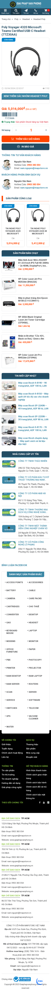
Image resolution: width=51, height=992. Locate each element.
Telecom (33, 708)
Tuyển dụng (7, 748)
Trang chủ (6, 19)
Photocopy (35, 660)
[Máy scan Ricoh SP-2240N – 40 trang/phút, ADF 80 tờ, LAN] (9, 408)
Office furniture (12, 650)
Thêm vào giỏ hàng (28, 139)
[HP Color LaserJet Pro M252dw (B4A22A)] (9, 285)
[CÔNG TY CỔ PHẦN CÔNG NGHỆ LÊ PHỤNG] (9, 545)
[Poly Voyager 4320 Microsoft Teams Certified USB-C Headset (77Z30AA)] (25, 61)
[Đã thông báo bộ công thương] (22, 979)
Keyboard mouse (11, 631)
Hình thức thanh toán (36, 770)
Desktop (33, 614)
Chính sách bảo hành (36, 782)
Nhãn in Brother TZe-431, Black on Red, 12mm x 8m (31, 337)
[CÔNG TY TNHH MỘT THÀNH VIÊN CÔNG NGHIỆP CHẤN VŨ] (9, 529)
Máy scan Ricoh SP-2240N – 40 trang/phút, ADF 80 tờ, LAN (33, 407)
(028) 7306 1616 (31, 951)
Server (33, 692)
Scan (9, 692)
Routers (33, 684)
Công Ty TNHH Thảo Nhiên (32, 461)
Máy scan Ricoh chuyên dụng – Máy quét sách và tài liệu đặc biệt (33, 441)
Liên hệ (5, 757)
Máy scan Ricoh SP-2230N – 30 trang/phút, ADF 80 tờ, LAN (33, 418)
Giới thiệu (6, 744)
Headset (26, 19)
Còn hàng (8, 40)
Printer (10, 668)
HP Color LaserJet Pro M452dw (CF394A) (30, 356)
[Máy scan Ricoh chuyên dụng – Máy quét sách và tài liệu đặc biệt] (9, 441)
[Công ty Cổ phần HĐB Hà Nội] (9, 496)
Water (10, 727)
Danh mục (5, 13)
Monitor (33, 641)
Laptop (33, 630)
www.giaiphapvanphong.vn (21, 840)
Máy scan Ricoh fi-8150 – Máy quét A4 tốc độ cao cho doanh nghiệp (33, 396)
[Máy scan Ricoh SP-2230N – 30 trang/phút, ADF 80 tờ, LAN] (9, 419)
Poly (16, 19)
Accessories (36, 582)
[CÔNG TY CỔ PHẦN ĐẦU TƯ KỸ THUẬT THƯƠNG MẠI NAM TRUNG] (9, 480)
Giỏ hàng (45, 11)
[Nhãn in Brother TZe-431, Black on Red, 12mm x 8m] (9, 342)
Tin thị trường (8, 774)
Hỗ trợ (35, 13)
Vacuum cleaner (33, 717)
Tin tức (26, 13)
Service (10, 700)
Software (34, 700)
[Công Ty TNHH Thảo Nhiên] (9, 464)
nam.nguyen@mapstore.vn (34, 168)
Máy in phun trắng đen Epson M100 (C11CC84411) (33, 299)
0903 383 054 (33, 955)
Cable (32, 590)
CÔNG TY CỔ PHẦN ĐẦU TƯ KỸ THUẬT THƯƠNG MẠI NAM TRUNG (33, 480)
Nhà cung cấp (33, 753)
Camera (10, 598)
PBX (8, 660)
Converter (12, 614)
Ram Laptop (35, 676)
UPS (8, 716)
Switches (11, 708)
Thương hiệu (32, 744)
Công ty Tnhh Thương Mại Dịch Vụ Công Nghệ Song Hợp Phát (33, 512)
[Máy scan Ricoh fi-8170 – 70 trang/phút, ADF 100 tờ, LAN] (9, 430)
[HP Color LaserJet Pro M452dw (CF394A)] (9, 361)
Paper (32, 649)
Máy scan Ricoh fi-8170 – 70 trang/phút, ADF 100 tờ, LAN (32, 429)
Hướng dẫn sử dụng (11, 783)
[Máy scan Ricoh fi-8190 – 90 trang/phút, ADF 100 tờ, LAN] (9, 385)
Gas (8, 622)
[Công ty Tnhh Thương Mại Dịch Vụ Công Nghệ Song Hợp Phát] (9, 512)
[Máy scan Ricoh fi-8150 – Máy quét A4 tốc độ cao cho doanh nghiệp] (9, 396)
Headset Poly (39, 19)
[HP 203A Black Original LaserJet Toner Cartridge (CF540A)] (9, 323)
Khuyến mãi (31, 757)
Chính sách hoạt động (12, 753)
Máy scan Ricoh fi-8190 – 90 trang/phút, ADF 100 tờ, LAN (32, 384)
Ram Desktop (13, 676)
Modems (10, 641)
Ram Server (12, 684)
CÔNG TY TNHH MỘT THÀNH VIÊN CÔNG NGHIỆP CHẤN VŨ (32, 527)
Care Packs (35, 598)
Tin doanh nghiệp (10, 779)
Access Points (14, 582)
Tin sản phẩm (8, 770)
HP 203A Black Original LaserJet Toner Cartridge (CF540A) (31, 320)
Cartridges (12, 606)
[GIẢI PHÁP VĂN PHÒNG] (25, 4)
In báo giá (27, 146)
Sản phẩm (30, 748)
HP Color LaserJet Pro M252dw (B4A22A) (30, 280)
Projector (35, 668)
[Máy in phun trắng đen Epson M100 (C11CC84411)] (9, 304)
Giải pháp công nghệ (11, 787)
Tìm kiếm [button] (16, 13)
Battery (11, 590)
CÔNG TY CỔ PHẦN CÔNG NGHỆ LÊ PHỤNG (31, 543)
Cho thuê (34, 606)
